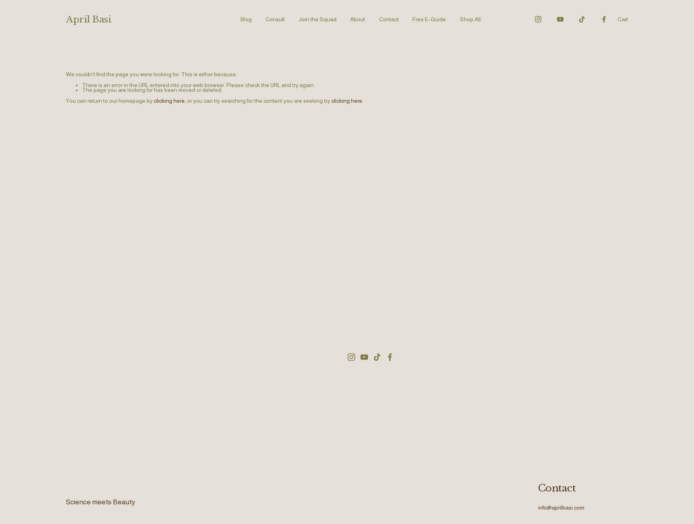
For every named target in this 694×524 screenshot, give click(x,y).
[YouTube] (560, 19)
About (357, 19)
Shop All (470, 19)
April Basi (88, 19)
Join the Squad (318, 19)
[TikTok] (582, 19)
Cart (623, 19)
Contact (389, 19)
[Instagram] (538, 19)
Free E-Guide (429, 19)
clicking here (169, 100)
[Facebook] (604, 19)
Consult (275, 19)
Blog (246, 19)
